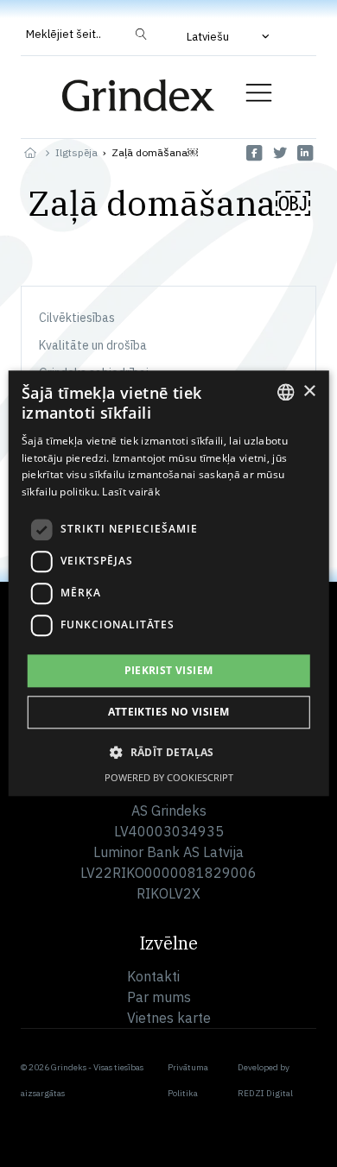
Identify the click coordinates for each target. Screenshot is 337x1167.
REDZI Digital (265, 1093)
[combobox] (285, 392)
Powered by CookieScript (169, 778)
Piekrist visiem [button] (168, 670)
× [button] (308, 391)
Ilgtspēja (76, 152)
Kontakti (153, 976)
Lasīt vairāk (131, 491)
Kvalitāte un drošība (93, 345)
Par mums (159, 997)
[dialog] (169, 583)
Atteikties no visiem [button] (169, 712)
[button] (230, 36)
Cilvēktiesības (77, 317)
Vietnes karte (169, 1017)
